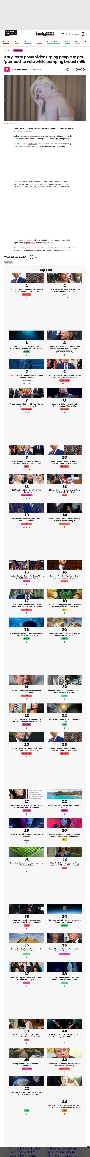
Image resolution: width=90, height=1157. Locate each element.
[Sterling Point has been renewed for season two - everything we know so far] (26, 1052)
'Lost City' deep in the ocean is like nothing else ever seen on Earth (64, 979)
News (17, 42)
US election (32, 144)
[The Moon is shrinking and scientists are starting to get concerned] (64, 909)
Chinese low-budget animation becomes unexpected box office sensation (64, 606)
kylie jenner (26, 724)
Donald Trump (26, 696)
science (64, 638)
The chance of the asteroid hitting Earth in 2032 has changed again (26, 1093)
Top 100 (6, 42)
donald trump (64, 380)
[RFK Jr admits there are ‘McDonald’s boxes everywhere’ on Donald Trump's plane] (26, 450)
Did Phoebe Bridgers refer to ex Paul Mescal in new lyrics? (26, 491)
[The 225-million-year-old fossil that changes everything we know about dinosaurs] (64, 622)
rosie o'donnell (64, 954)
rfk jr (26, 466)
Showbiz (8, 50)
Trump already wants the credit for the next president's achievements (64, 376)
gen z (64, 839)
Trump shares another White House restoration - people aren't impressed (26, 606)
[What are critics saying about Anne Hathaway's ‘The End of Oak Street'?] (64, 852)
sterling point (27, 1069)
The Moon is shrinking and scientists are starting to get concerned (64, 921)
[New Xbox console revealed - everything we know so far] (26, 852)
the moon (64, 925)
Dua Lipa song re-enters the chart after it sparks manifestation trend (27, 577)
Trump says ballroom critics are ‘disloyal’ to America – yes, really (64, 1065)
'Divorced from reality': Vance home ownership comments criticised (64, 577)
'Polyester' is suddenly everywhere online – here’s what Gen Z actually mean (64, 835)
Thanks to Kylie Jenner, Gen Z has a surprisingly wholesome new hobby (26, 720)
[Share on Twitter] (80, 69)
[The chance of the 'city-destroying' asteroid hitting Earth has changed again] (26, 1081)
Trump (39, 42)
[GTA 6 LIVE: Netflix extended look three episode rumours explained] (64, 278)
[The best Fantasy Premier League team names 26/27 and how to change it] (64, 335)
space (64, 724)
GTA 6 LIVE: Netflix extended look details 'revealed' (26, 835)
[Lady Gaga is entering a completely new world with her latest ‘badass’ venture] (26, 794)
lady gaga (26, 810)
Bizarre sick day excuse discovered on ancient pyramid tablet (26, 950)
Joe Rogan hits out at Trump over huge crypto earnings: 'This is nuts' (64, 405)
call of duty (64, 1040)
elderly (64, 1110)
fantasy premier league (64, 351)
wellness (64, 810)
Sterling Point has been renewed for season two (26, 1065)
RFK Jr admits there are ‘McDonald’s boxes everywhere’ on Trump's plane (26, 462)
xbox (26, 868)
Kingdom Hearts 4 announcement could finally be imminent (26, 376)
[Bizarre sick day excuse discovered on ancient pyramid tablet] (26, 938)
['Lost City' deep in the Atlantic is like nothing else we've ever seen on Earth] (64, 966)
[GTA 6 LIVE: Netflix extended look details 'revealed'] (26, 823)
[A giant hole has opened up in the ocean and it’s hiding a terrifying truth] (26, 622)
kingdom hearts (26, 380)
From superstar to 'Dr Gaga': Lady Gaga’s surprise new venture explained (27, 806)
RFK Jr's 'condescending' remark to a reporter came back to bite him (64, 491)
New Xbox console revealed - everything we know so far (26, 864)
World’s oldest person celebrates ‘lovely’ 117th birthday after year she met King (64, 1107)
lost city (64, 983)
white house (26, 294)
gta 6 (64, 294)
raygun (26, 351)
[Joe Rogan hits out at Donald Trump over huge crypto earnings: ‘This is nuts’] (64, 393)
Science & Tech (53, 42)
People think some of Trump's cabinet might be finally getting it (64, 520)
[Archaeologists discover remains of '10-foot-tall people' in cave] (64, 679)
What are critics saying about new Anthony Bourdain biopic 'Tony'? (27, 1036)
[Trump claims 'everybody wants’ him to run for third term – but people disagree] (26, 508)
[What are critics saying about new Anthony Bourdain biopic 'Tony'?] (26, 1024)
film (64, 610)
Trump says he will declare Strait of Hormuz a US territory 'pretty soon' (26, 921)
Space (27, 1110)
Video (67, 42)
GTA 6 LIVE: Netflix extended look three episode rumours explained (64, 290)
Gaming (27, 42)
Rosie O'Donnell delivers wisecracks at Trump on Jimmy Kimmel (64, 950)
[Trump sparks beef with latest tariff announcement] (26, 679)
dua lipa (26, 581)
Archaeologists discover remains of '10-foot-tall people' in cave (64, 692)
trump (27, 925)
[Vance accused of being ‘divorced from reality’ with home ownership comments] (64, 565)
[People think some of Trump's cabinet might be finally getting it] (64, 508)
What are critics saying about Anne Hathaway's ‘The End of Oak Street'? (64, 864)
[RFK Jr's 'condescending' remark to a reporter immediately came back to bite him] (64, 479)
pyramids (26, 954)
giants (64, 696)
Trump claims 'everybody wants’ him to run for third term (27, 520)
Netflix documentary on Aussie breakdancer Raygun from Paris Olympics (26, 347)
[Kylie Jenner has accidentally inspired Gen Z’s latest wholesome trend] (26, 708)
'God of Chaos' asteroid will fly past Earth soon (65, 720)
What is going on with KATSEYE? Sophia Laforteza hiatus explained (26, 979)
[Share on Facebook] (77, 69)
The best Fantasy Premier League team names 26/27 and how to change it (64, 347)
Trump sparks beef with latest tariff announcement (26, 692)
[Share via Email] (84, 69)
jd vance (64, 581)
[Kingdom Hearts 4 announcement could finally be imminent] (26, 364)
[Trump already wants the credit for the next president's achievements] (64, 364)
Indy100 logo (45, 34)
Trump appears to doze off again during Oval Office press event (26, 405)
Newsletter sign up (72, 34)
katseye (26, 983)
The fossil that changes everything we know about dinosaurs (64, 634)
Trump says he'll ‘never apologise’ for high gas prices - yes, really (26, 749)
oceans (26, 638)
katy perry (18, 50)
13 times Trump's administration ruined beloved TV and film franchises (27, 290)
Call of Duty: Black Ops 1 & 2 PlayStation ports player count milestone (65, 1036)
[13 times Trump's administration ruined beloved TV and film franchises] (26, 278)
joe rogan (64, 409)
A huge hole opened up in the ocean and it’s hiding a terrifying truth (26, 634)
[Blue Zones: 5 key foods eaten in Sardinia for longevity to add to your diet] (64, 794)
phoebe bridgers (27, 495)
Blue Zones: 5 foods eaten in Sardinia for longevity (64, 806)
